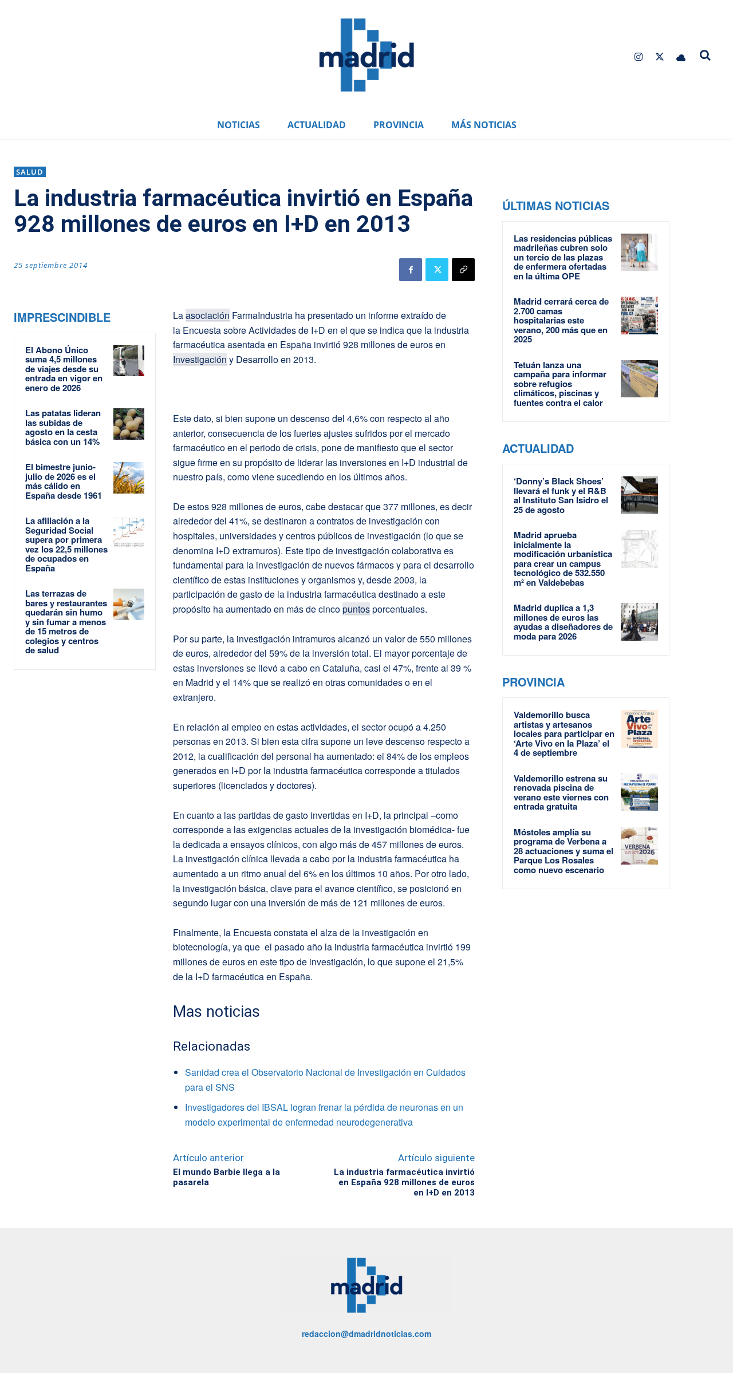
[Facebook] (410, 269)
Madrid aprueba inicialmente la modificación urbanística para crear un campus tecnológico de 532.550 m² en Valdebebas (563, 558)
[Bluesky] (681, 57)
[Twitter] (660, 57)
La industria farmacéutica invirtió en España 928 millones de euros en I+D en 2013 (404, 1182)
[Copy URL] (463, 269)
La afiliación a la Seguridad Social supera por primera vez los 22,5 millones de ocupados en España (66, 544)
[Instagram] (638, 57)
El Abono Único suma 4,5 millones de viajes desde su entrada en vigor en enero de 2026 (64, 369)
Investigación (200, 359)
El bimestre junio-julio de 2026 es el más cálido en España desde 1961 (63, 481)
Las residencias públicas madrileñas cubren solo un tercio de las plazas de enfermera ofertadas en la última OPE (563, 257)
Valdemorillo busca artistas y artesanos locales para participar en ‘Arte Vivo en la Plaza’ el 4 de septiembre (564, 733)
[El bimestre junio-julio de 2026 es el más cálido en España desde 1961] (128, 477)
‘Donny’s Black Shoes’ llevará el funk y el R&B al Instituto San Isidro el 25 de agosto (561, 495)
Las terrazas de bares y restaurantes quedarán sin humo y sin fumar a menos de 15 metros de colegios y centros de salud (66, 621)
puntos (356, 609)
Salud (30, 172)
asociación (208, 315)
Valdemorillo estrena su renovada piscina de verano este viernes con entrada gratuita (561, 792)
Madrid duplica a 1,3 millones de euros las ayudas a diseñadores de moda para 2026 (563, 621)
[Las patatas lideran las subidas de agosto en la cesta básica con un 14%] (128, 423)
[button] (705, 55)
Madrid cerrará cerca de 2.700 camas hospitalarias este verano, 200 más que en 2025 (561, 320)
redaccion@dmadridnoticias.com (366, 1333)
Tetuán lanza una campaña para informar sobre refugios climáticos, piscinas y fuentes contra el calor (560, 383)
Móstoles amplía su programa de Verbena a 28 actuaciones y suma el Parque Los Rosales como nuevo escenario (563, 851)
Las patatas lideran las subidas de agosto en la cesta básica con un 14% (63, 427)
